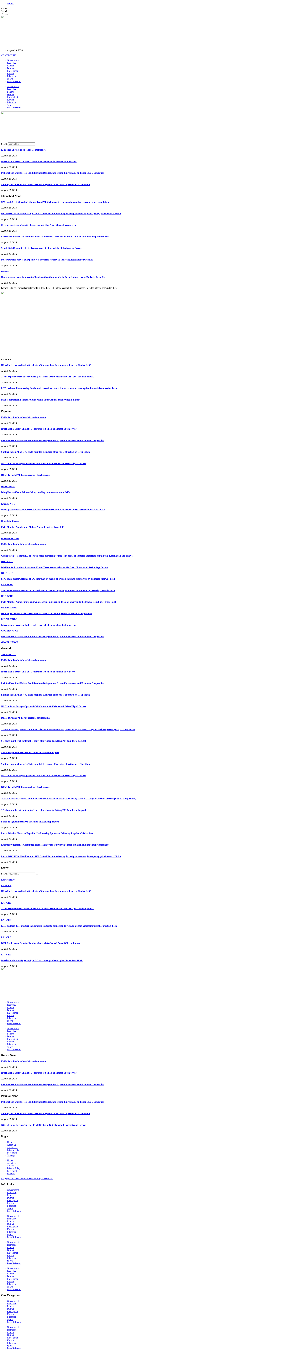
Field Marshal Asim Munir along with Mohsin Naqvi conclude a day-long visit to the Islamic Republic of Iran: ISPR (58, 602)
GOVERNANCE (10, 630)
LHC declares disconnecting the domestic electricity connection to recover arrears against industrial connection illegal (59, 388)
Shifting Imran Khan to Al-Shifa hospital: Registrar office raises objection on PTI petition (45, 184)
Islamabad (11, 63)
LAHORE (6, 885)
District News (8, 486)
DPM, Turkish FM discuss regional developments (25, 475)
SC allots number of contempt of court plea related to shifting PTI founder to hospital (43, 741)
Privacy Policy (14, 1150)
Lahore (10, 65)
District (10, 68)
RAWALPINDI (9, 607)
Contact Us (12, 1147)
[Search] (37, 874)
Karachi (10, 73)
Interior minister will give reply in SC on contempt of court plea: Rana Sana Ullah (42, 960)
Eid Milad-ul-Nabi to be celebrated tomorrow (23, 150)
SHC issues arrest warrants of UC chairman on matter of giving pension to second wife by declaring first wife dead (58, 579)
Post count (12, 1152)
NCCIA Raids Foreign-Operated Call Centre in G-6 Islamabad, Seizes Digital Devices (43, 463)
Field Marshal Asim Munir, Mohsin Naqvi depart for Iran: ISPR (33, 527)
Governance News (10, 538)
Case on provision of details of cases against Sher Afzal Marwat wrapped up (39, 225)
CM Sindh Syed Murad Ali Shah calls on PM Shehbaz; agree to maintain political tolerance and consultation (55, 202)
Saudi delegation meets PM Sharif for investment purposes (30, 752)
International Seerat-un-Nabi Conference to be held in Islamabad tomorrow (39, 161)
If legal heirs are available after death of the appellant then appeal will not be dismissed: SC (46, 365)
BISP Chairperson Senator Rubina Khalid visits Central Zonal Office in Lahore (40, 399)
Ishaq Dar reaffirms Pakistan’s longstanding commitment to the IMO (35, 492)
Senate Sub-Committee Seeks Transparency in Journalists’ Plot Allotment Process (41, 248)
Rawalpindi (12, 71)
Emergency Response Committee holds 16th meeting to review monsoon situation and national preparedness (55, 236)
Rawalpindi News (10, 521)
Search (4, 8)
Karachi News (8, 504)
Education (11, 76)
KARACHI (7, 584)
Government (13, 60)
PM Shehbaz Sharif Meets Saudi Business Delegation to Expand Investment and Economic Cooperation (52, 173)
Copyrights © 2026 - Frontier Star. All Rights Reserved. (27, 1178)
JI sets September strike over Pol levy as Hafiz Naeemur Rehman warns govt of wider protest (47, 376)
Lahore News (8, 879)
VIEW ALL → (8, 654)
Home (10, 1142)
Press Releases (14, 81)
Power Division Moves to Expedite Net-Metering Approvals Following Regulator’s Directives (47, 259)
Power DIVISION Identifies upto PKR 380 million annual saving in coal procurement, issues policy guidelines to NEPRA (61, 213)
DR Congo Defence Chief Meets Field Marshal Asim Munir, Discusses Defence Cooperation (46, 613)
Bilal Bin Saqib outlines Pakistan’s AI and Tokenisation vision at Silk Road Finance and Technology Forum (54, 567)
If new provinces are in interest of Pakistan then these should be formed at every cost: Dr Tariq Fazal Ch (53, 277)
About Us (11, 1145)
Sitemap (11, 1155)
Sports (10, 79)
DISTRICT (7, 561)
